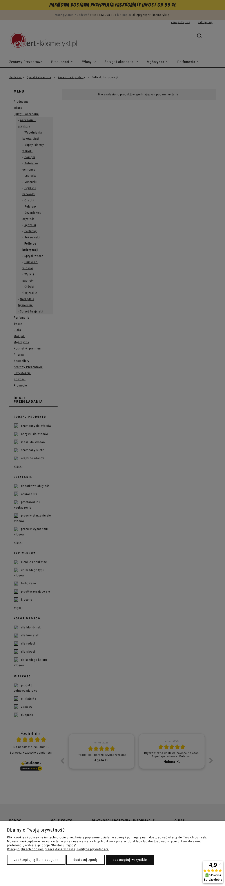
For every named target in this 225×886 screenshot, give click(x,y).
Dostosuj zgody (85, 860)
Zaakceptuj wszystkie (130, 860)
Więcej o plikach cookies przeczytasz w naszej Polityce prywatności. (58, 849)
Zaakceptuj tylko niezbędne (36, 860)
